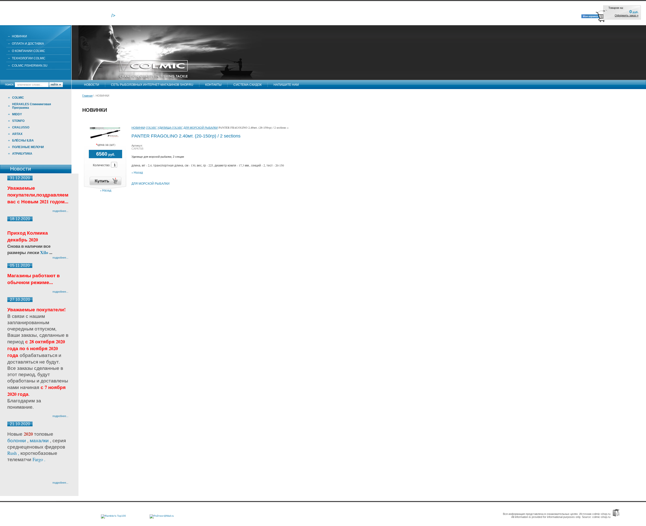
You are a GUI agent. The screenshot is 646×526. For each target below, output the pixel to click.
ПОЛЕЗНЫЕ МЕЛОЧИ (28, 147)
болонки (16, 440)
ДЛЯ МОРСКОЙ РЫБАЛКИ (200, 127)
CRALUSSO (20, 127)
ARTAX (17, 134)
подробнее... (60, 211)
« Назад (105, 190)
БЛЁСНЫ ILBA (23, 140)
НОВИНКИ (19, 36)
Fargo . (39, 459)
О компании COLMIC (28, 51)
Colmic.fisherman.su (29, 65)
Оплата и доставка (28, 43)
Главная (87, 95)
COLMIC (18, 97)
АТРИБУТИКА (22, 153)
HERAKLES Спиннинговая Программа (31, 105)
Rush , (13, 453)
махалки (40, 440)
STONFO (18, 121)
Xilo (44, 252)
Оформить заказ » (626, 15)
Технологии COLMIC (28, 58)
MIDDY (17, 114)
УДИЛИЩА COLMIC (170, 127)
